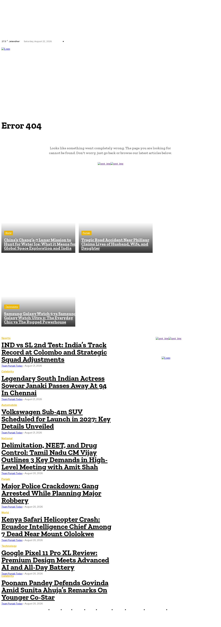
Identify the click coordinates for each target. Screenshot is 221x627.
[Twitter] (114, 41)
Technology (11, 306)
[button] (218, 71)
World (8, 232)
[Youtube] (118, 41)
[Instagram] (110, 41)
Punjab (86, 232)
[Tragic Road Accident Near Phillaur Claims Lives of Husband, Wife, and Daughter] (116, 216)
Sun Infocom (147, 617)
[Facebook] (106, 41)
